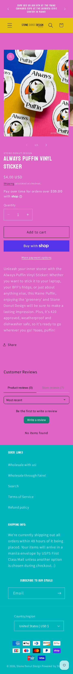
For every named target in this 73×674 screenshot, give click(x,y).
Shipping (9, 183)
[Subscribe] (59, 593)
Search (13, 486)
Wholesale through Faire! (27, 475)
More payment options (36, 257)
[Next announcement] (64, 8)
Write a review (36, 420)
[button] (9, 25)
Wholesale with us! (22, 464)
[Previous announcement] (8, 8)
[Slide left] (26, 144)
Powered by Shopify (54, 666)
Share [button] (12, 344)
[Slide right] (46, 144)
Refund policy (18, 507)
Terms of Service (21, 496)
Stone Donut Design (29, 666)
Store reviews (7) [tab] (53, 387)
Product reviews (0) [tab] (20, 387)
